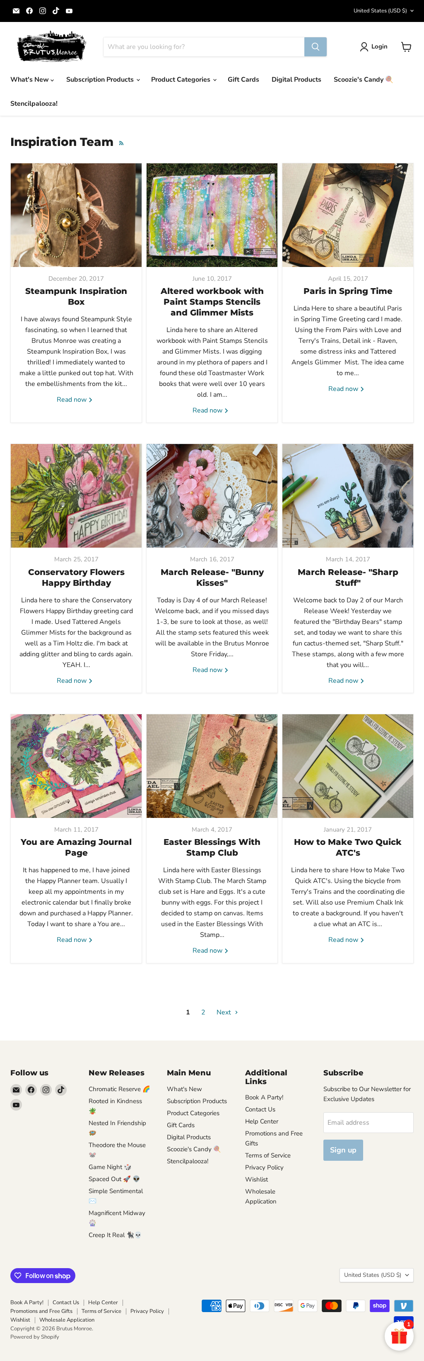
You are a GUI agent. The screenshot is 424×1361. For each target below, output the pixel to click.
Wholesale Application (66, 1320)
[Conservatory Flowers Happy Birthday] (76, 496)
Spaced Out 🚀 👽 (114, 1179)
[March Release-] (212, 496)
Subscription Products (100, 79)
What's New (30, 79)
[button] (375, 47)
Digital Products (296, 79)
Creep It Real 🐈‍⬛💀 (115, 1235)
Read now (72, 399)
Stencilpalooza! (34, 103)
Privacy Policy (264, 1167)
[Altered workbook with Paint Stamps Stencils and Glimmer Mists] (212, 215)
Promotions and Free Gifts (41, 1311)
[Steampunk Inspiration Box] (76, 215)
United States (380, 11)
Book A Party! (264, 1097)
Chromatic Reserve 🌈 (119, 1089)
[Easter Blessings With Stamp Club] (212, 766)
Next (225, 1012)
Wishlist (256, 1179)
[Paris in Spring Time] (347, 215)
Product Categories (181, 79)
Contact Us (260, 1109)
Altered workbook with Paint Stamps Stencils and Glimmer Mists (212, 302)
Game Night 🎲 (110, 1167)
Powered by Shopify (34, 1337)
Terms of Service (268, 1155)
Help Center (261, 1121)
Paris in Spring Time (348, 291)
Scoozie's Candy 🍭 (363, 79)
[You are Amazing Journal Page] (76, 766)
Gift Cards (243, 79)
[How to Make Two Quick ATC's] (347, 766)
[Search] (315, 46)
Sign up (343, 1150)
